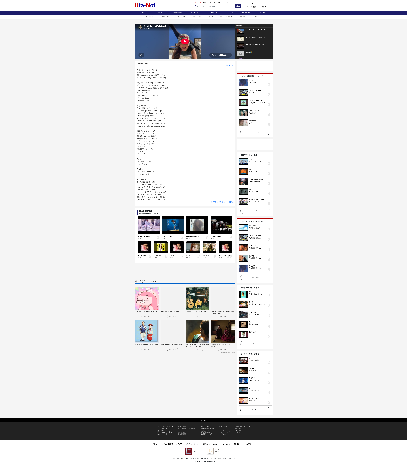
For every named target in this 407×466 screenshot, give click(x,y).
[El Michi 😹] (240, 53)
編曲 (219, 2)
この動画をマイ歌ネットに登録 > (220, 202)
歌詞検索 (161, 13)
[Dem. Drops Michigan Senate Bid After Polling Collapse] (240, 31)
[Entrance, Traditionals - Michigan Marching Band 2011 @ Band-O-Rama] (240, 46)
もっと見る (255, 132)
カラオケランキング (207, 430)
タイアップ (230, 2)
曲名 (204, 2)
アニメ (210, 16)
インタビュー (197, 16)
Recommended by (225, 352)
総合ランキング (205, 426)
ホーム (143, 13)
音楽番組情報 (246, 13)
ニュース (221, 430)
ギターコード (150, 16)
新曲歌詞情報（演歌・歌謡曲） (187, 428)
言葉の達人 (257, 16)
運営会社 (155, 444)
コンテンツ (226, 444)
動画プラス (263, 13)
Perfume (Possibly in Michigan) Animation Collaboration (261, 37)
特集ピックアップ (226, 16)
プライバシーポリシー (192, 444)
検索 (238, 6)
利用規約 (179, 444)
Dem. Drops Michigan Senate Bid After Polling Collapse (261, 30)
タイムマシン (229, 13)
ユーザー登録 (251, 7)
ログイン (264, 7)
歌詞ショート (166, 16)
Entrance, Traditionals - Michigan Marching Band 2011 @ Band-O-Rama (266, 44)
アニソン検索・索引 (162, 428)
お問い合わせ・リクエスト (211, 444)
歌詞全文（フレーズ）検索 (164, 432)
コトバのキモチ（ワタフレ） (243, 426)
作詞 (209, 2)
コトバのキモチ (212, 13)
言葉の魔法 (242, 16)
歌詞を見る (229, 65)
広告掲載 (236, 444)
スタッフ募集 (247, 444)
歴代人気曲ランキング (207, 432)
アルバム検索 (160, 430)
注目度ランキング (206, 434)
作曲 (214, 2)
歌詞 (223, 2)
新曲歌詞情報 (177, 13)
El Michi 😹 (248, 52)
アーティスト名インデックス (165, 426)
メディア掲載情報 (167, 444)
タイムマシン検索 (162, 434)
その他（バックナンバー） (242, 432)
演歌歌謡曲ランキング (207, 428)
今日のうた (181, 16)
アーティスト (197, 2)
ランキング (195, 13)
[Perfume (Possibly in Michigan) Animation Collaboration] (240, 38)
